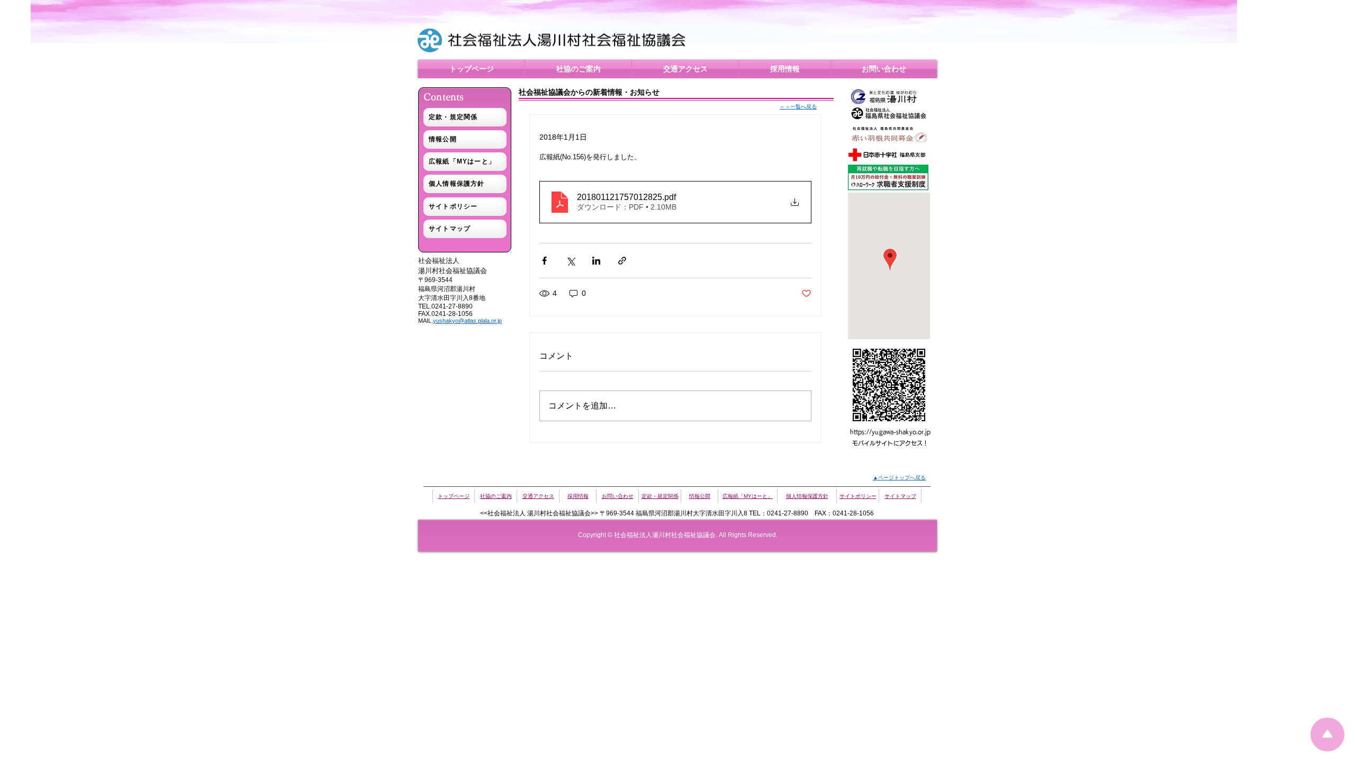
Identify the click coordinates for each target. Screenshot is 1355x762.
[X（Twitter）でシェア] (570, 261)
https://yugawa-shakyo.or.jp (890, 431)
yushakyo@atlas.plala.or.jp (467, 321)
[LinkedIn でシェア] (596, 261)
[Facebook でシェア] (544, 261)
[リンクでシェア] (622, 261)
